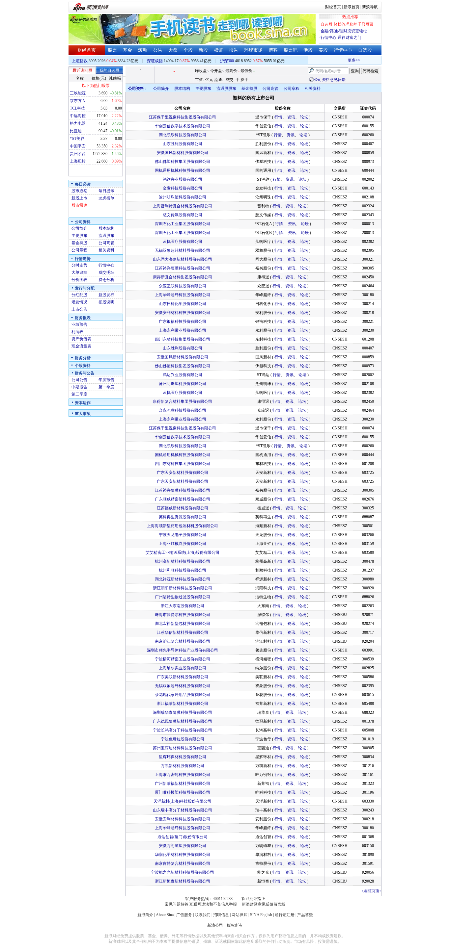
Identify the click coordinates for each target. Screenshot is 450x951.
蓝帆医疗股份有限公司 (182, 241)
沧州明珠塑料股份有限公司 (182, 197)
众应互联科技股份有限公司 (182, 286)
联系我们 (203, 914)
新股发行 (106, 295)
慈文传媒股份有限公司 (182, 215)
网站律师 (239, 914)
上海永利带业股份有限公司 (182, 330)
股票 (112, 50)
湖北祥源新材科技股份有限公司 (182, 579)
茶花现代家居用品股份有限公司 (182, 694)
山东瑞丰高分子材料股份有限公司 (182, 810)
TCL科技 (77, 108)
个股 (188, 50)
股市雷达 (79, 205)
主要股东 (79, 235)
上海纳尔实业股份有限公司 (182, 668)
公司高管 (106, 243)
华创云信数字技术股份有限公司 (182, 126)
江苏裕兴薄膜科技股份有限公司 (182, 268)
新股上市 (79, 198)
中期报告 (79, 387)
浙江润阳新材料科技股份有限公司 (182, 588)
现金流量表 (81, 346)
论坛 (304, 117)
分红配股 (79, 295)
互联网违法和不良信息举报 (213, 904)
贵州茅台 (78, 153)
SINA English (261, 914)
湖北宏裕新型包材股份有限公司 (182, 623)
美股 (323, 50)
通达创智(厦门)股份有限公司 (182, 837)
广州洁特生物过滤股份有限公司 (182, 597)
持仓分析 (106, 279)
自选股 (365, 50)
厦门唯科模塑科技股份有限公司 (182, 792)
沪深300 (227, 61)
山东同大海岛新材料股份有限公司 (182, 259)
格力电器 (78, 123)
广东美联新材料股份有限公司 (182, 677)
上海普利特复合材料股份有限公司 (182, 206)
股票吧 (290, 50)
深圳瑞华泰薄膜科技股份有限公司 (182, 712)
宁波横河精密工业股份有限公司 (182, 659)
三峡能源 (78, 93)
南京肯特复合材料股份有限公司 (182, 863)
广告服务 (184, 914)
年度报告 (106, 379)
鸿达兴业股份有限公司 (182, 179)
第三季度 (79, 394)
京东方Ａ (78, 100)
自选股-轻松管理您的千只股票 (347, 24)
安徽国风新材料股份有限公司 (182, 152)
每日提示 (106, 191)
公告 (157, 50)
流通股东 (106, 235)
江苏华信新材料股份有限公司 (182, 632)
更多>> (347, 60)
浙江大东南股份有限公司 (182, 606)
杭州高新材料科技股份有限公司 (182, 561)
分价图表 (79, 279)
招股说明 (106, 302)
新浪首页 (351, 7)
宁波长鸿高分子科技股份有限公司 (182, 730)
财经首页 (333, 7)
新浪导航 (370, 7)
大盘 (173, 50)
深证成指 (155, 61)
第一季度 (106, 387)
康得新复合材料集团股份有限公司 (182, 277)
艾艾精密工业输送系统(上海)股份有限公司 (182, 552)
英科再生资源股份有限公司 (182, 517)
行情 (278, 117)
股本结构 (106, 228)
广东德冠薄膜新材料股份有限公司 (182, 721)
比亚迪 (76, 131)
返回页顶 (371, 890)
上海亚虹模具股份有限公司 (182, 543)
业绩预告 (79, 324)
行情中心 (343, 50)
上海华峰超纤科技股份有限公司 (182, 295)
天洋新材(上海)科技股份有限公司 (182, 801)
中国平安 (78, 146)
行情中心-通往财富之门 (341, 37)
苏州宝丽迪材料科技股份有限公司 (182, 748)
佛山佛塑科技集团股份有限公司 (182, 161)
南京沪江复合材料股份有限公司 (182, 641)
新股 (203, 50)
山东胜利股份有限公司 (182, 143)
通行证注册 (285, 914)
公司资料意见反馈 (330, 79)
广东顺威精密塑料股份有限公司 (182, 499)
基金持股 (79, 243)
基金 (127, 50)
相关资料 (106, 250)
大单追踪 (79, 272)
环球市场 (253, 50)
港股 (308, 50)
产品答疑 (305, 914)
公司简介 (79, 228)
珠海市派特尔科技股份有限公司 (182, 614)
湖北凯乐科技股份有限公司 (182, 135)
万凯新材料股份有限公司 (182, 765)
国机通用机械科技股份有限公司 (182, 170)
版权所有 (235, 925)
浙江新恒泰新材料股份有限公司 (182, 881)
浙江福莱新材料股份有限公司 (182, 703)
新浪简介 (145, 914)
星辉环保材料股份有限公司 (182, 757)
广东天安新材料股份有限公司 (182, 472)
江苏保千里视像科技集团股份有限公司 (182, 117)
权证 (218, 50)
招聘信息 (221, 914)
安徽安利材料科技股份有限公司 (182, 312)
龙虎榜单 (106, 198)
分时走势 (79, 265)
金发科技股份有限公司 (182, 188)
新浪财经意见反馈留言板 (263, 904)
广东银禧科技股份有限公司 (182, 321)
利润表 (77, 331)
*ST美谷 (77, 138)
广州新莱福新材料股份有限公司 (182, 783)
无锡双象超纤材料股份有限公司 (182, 250)
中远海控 (78, 116)
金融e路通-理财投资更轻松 (344, 31)
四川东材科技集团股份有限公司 (182, 339)
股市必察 (79, 191)
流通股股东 (226, 88)
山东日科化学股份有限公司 (182, 303)
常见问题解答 (176, 904)
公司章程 (79, 250)
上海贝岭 (78, 161)
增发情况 (79, 302)
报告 (233, 50)
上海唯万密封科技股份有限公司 (182, 774)
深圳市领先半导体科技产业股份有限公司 (182, 650)
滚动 (142, 50)
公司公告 (79, 379)
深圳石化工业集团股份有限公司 (182, 223)
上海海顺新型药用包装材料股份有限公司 (182, 526)
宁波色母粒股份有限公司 (182, 739)
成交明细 (106, 272)
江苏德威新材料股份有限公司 (182, 508)
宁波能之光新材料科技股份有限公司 (182, 872)
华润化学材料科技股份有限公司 (182, 854)
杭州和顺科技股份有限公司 (182, 570)
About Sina (165, 914)
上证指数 (80, 61)
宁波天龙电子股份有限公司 (182, 534)
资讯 (291, 117)
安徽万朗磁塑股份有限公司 (182, 845)
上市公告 (79, 309)
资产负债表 (81, 339)
